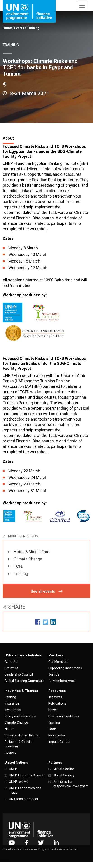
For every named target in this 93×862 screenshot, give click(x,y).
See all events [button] (43, 591)
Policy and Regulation (20, 716)
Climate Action (64, 769)
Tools (52, 729)
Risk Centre (56, 735)
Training (33, 28)
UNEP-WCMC (19, 782)
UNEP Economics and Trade (25, 790)
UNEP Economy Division (26, 775)
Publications (57, 703)
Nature (9, 729)
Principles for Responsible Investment (70, 784)
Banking (10, 697)
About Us (11, 662)
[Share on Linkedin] (53, 622)
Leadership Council (19, 674)
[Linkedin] (56, 842)
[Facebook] (26, 842)
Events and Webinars (63, 716)
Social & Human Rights (21, 735)
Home (7, 28)
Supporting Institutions (65, 668)
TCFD (18, 566)
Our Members (58, 662)
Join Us (53, 674)
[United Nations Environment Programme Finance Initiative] (30, 830)
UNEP (13, 769)
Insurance (12, 703)
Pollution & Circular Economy (19, 744)
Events (19, 28)
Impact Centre (59, 742)
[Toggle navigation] (82, 5)
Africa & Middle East (31, 551)
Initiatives (55, 697)
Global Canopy (63, 775)
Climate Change (28, 559)
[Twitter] (41, 842)
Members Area (64, 681)
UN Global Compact (23, 799)
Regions (10, 753)
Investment (13, 710)
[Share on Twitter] (45, 622)
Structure (11, 668)
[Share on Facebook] (37, 622)
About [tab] (8, 138)
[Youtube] (11, 842)
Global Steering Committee (24, 681)
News (52, 710)
